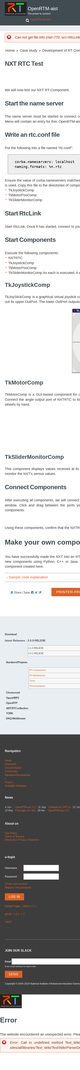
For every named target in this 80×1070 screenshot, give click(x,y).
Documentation (37, 686)
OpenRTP (11, 702)
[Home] (16, 9)
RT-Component (37, 670)
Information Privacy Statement (22, 839)
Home (10, 50)
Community (11, 771)
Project (9, 782)
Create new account (16, 883)
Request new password (18, 887)
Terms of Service (14, 836)
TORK (9, 713)
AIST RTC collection (17, 708)
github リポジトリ (15, 913)
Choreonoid (13, 692)
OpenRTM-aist (43, 8)
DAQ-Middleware (15, 718)
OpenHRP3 (12, 697)
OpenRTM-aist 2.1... (26, 807)
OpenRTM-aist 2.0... (59, 810)
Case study (28, 50)
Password (11, 876)
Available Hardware (15, 785)
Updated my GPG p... (60, 807)
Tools (32, 680)
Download (10, 764)
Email (8, 961)
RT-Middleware (37, 675)
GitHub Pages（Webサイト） (21, 906)
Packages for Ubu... (26, 810)
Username (12, 867)
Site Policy (11, 833)
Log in (8, 921)
